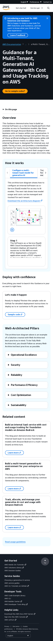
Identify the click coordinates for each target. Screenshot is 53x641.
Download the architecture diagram (24, 200)
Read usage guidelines (15, 541)
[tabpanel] (26, 223)
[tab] (24, 173)
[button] (10, 109)
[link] (41, 44)
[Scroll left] (14, 8)
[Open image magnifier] (12, 230)
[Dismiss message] (47, 18)
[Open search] (48, 8)
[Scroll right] (41, 8)
